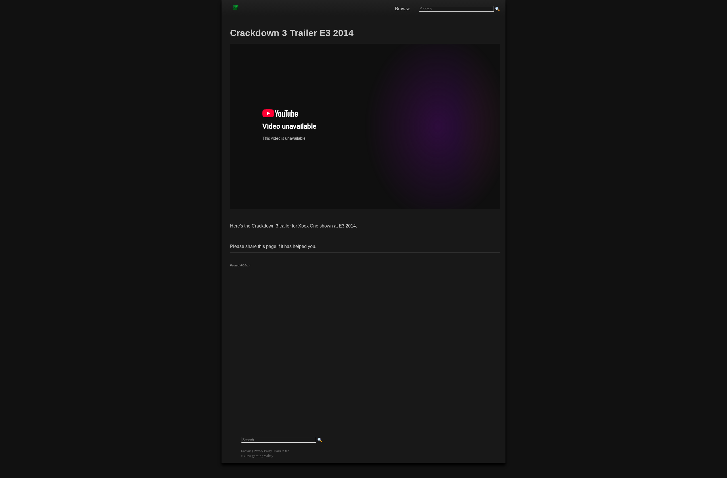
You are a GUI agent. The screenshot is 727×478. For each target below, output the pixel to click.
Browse (402, 8)
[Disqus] (365, 342)
